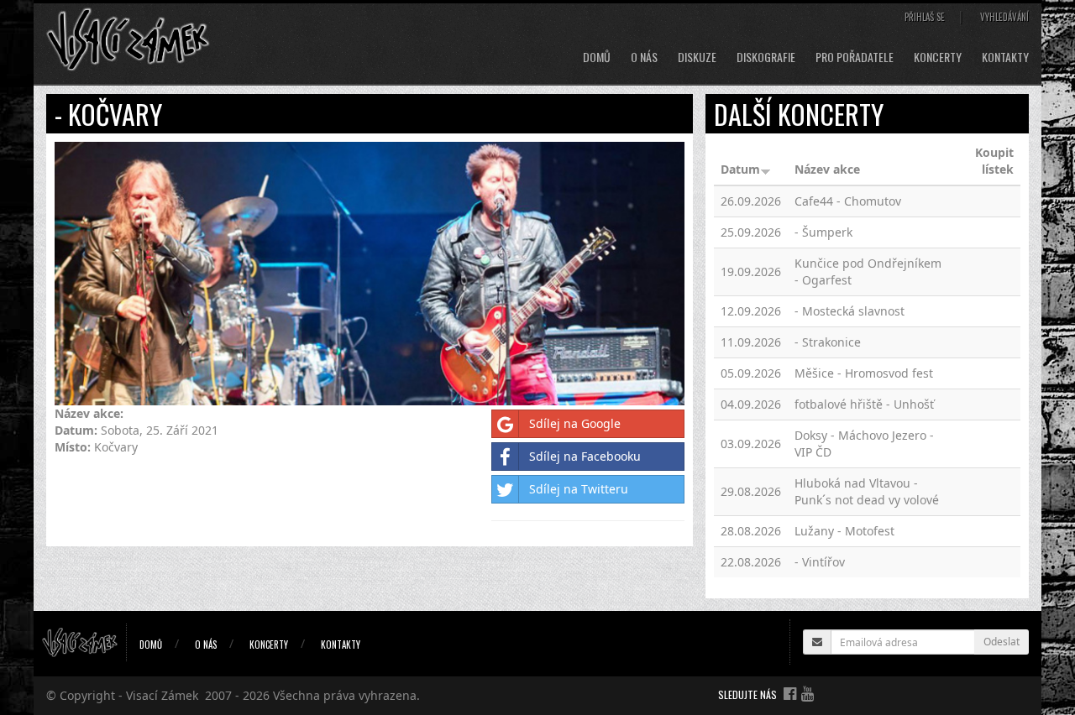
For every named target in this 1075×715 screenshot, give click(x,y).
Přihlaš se (925, 16)
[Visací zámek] (128, 38)
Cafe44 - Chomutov (847, 201)
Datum (740, 169)
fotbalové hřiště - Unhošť (864, 404)
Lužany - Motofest (844, 531)
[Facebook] (790, 693)
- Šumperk (823, 232)
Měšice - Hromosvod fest (863, 373)
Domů (597, 57)
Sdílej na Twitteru (578, 489)
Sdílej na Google (575, 423)
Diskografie (766, 57)
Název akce (827, 169)
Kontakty (1005, 57)
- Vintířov (819, 562)
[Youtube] (807, 693)
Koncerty (938, 57)
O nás (644, 57)
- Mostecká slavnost (849, 311)
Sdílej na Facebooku (585, 456)
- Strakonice (827, 342)
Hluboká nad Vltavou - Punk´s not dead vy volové (866, 491)
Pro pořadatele (854, 57)
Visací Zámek (162, 695)
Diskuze (697, 57)
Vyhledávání (1004, 16)
